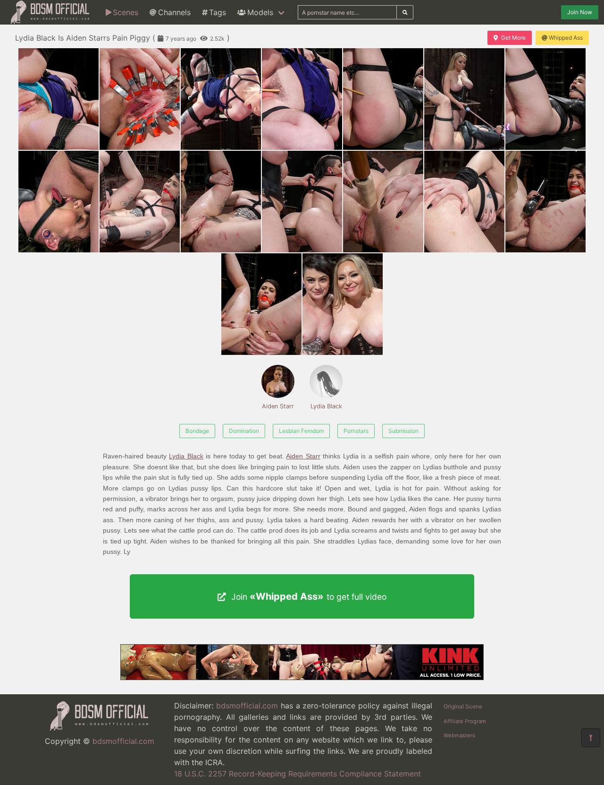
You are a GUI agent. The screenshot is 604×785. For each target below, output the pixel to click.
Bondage (197, 430)
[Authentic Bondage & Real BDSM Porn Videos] (302, 677)
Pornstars (356, 430)
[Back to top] (590, 737)
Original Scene (463, 706)
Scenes (125, 12)
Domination (244, 430)
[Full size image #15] (342, 304)
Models (260, 12)
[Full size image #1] (140, 99)
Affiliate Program (465, 721)
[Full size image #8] (140, 201)
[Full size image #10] (302, 201)
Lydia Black (326, 406)
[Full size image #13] (545, 201)
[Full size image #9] (221, 201)
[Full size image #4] (383, 99)
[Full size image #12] (464, 201)
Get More (513, 37)
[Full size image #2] (221, 99)
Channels (174, 12)
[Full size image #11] (383, 201)
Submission (403, 430)
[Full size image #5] (464, 99)
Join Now (579, 12)
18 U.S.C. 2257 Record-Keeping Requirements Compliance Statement (297, 773)
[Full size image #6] (545, 99)
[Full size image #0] (58, 99)
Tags (217, 12)
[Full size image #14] (261, 304)
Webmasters (459, 735)
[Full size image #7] (58, 201)
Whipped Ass (566, 37)
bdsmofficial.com (123, 741)
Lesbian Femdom (301, 430)
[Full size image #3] (302, 99)
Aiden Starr (278, 406)
